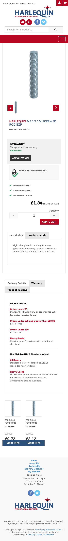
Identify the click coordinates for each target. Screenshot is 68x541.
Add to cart (49, 221)
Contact (31, 3)
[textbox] (27, 29)
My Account (34, 471)
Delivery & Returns (34, 468)
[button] (10, 108)
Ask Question (20, 158)
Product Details (38, 235)
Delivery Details (17, 283)
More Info (13, 443)
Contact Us (34, 466)
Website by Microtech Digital (48, 529)
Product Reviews (17, 289)
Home (5, 3)
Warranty (36, 283)
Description (16, 235)
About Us (14, 3)
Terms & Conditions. (45, 534)
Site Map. (32, 534)
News (22, 3)
